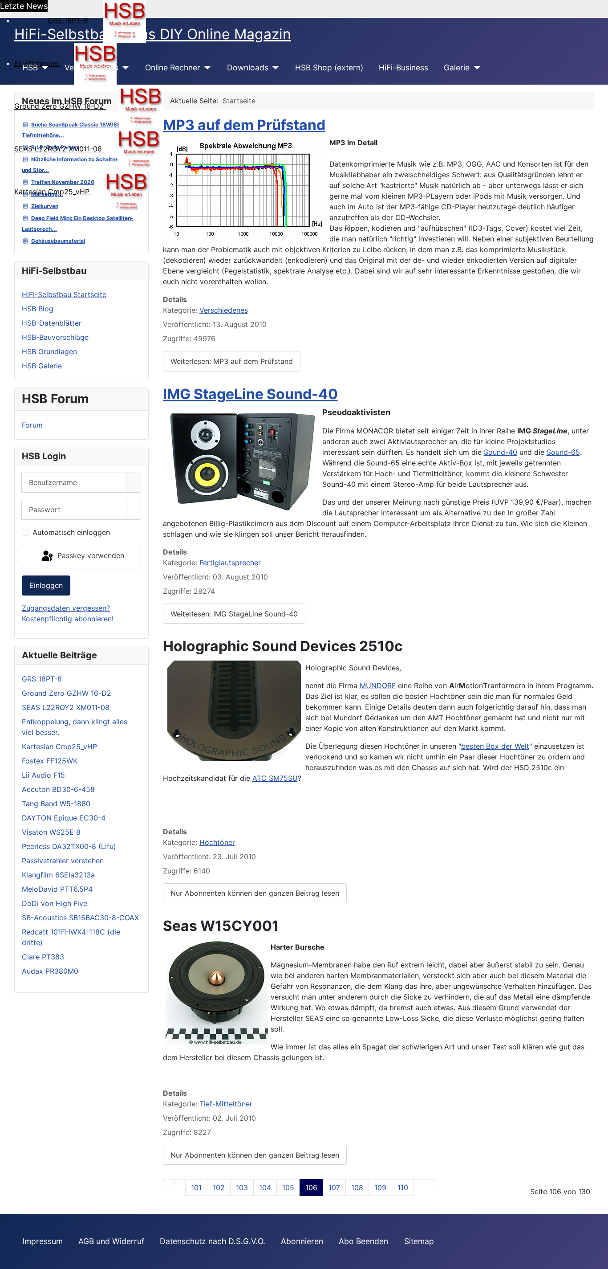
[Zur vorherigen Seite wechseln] (180, 1182)
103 (242, 1187)
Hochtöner (217, 842)
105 (288, 1187)
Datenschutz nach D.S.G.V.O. (212, 1241)
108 (357, 1187)
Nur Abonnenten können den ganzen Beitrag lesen (254, 893)
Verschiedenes (91, 67)
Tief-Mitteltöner (225, 1103)
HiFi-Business (403, 67)
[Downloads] (274, 67)
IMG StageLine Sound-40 (250, 394)
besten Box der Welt (495, 746)
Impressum (42, 1241)
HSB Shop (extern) (329, 67)
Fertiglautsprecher (230, 562)
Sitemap (419, 1241)
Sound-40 (500, 452)
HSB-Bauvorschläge (55, 337)
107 (334, 1187)
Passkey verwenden (89, 555)
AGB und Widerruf (111, 1241)
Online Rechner (172, 67)
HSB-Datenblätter (51, 322)
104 (265, 1187)
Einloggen (46, 585)
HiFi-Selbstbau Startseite (64, 294)
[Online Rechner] (205, 67)
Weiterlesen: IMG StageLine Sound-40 (234, 613)
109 (380, 1187)
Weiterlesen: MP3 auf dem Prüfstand (231, 361)
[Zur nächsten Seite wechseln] (419, 1182)
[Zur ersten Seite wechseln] (168, 1182)
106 (311, 1187)
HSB (30, 67)
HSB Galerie (42, 365)
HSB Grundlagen (49, 351)
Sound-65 (563, 452)
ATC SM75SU (275, 778)
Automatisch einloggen (71, 532)
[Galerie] (475, 67)
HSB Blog (37, 308)
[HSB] (43, 67)
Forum (32, 424)
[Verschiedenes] (124, 67)
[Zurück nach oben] (597, 1258)
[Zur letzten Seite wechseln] (430, 1182)
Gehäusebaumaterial (58, 240)
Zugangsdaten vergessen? (66, 608)
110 (402, 1187)
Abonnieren (302, 1241)
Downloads (247, 67)
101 (196, 1187)
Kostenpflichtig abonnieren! (67, 618)
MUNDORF (378, 685)
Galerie (457, 67)
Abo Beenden (363, 1241)
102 (219, 1187)
